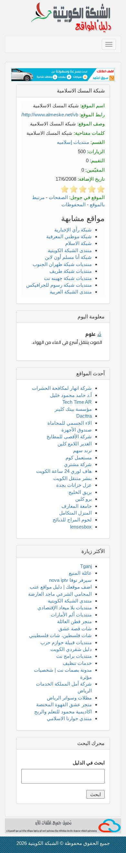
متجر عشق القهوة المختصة (64, 704)
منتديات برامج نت (74, 656)
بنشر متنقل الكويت (72, 478)
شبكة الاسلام (78, 243)
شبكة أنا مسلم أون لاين (68, 257)
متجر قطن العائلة (74, 621)
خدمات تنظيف (77, 663)
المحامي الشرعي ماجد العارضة (60, 594)
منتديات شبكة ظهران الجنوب (62, 264)
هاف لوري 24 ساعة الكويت (64, 471)
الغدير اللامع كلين (75, 443)
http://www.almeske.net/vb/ (49, 114)
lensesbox (81, 526)
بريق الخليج (80, 492)
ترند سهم (82, 450)
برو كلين (83, 499)
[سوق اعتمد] (63, 74)
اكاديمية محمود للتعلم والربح (63, 711)
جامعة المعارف (76, 506)
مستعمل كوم (79, 457)
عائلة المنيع (80, 573)
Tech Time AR (77, 402)
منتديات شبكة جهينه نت (68, 278)
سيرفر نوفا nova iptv (70, 580)
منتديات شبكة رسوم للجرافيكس (59, 285)
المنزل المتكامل (75, 513)
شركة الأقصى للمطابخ (69, 436)
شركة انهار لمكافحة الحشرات (62, 388)
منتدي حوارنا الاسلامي (69, 718)
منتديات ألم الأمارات (71, 614)
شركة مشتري (78, 464)
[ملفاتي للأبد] (63, 825)
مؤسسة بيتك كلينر (73, 409)
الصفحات (58, 197)
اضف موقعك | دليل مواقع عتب (61, 587)
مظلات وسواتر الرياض (69, 697)
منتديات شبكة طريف (70, 271)
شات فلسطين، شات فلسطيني (60, 635)
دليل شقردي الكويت (71, 649)
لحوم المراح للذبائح (72, 519)
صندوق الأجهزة (76, 429)
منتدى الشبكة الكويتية (70, 250)
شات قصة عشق (75, 628)
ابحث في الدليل (89, 762)
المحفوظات (73, 204)
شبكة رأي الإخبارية (73, 229)
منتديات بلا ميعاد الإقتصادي (64, 607)
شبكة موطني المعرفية (69, 236)
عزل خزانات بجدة (74, 485)
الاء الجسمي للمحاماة (69, 423)
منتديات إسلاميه (73, 142)
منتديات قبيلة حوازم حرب (66, 642)
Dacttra (84, 416)
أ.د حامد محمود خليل (71, 395)
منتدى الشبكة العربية (71, 291)
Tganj (86, 566)
